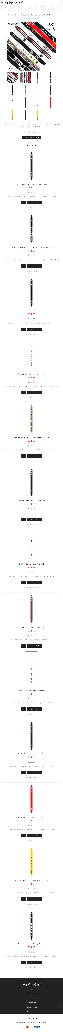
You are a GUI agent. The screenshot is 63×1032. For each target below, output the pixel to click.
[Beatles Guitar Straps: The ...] (27, 18)
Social (31, 143)
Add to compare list (32, 132)
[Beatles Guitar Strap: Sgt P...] (35, 18)
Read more (31, 994)
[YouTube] (33, 1018)
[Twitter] (29, 1018)
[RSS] (36, 1018)
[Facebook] (26, 1018)
